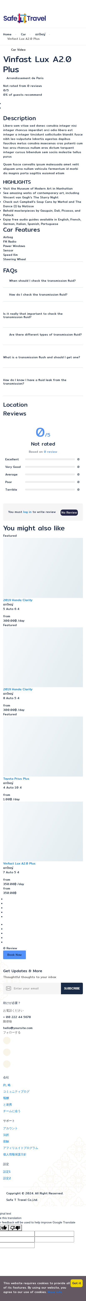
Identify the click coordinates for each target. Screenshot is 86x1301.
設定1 (7, 1171)
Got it (76, 1283)
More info (55, 1292)
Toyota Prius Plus (16, 778)
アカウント (10, 1128)
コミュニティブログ (16, 1091)
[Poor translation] (15, 1228)
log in (27, 512)
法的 (6, 1134)
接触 (6, 1141)
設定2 (7, 1178)
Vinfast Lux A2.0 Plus (19, 863)
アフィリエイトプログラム (20, 1148)
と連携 (7, 1104)
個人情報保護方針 (15, 1154)
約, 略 (7, 1085)
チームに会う (12, 1111)
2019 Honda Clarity (17, 600)
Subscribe (72, 988)
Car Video (18, 49)
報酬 (6, 1098)
